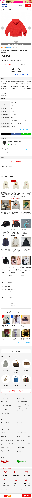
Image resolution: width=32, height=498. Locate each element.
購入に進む (27, 496)
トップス (14, 104)
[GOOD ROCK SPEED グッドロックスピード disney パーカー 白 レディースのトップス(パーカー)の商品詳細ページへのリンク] (26, 260)
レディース (13, 102)
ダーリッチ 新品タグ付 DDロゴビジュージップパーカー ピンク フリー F (16, 269)
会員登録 (27, 5)
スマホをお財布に (16, 484)
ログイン (21, 5)
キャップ (2, 229)
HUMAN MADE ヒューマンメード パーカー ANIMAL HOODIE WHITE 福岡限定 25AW (5, 195)
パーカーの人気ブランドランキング (21, 342)
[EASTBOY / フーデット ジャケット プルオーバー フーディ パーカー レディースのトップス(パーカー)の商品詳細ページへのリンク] (26, 242)
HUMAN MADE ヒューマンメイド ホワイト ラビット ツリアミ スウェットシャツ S (16, 215)
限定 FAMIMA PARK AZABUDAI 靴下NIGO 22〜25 (26, 214)
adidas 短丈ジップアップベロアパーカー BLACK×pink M (5, 269)
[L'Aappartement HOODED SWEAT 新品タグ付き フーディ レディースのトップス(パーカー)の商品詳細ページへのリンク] (16, 242)
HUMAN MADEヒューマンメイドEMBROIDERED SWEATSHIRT (15, 232)
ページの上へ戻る (16, 351)
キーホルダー (23, 229)
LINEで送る (26, 134)
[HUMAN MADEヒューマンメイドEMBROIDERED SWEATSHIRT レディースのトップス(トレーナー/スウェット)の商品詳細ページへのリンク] (16, 223)
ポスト (6, 134)
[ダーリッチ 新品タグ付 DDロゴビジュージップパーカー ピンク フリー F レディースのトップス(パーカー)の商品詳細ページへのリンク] (16, 260)
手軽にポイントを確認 (27, 484)
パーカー (14, 105)
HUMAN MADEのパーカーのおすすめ (16, 275)
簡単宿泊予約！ (27, 476)
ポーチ (2, 210)
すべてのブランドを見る (16, 391)
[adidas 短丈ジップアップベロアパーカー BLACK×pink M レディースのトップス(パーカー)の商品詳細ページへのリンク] (6, 260)
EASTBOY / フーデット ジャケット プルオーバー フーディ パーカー (25, 251)
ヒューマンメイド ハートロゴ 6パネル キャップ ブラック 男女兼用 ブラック (5, 232)
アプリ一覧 (19, 490)
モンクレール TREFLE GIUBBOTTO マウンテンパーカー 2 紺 (5, 251)
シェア (16, 134)
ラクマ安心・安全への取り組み (19, 74)
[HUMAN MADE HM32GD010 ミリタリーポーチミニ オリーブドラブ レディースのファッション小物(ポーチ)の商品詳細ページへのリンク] (6, 205)
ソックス (23, 210)
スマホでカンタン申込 (5, 484)
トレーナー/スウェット (15, 210)
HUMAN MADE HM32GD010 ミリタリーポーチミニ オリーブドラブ (5, 214)
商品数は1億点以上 (5, 476)
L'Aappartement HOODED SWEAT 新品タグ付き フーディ (16, 251)
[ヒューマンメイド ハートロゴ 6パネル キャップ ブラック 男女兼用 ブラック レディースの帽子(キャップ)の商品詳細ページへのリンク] (6, 223)
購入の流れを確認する (25, 130)
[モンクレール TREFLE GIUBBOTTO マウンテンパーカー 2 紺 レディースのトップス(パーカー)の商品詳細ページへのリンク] (6, 242)
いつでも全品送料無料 (16, 476)
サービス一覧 (4, 490)
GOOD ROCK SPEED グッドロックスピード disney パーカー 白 (26, 269)
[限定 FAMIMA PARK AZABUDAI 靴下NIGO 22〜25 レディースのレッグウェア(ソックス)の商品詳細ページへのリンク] (26, 205)
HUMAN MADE (4, 52)
